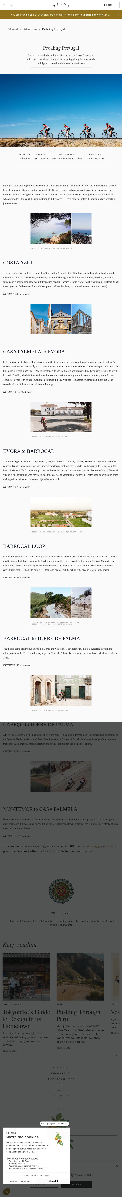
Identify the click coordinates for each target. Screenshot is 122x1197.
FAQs (61, 1085)
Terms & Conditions (61, 1079)
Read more (9, 1051)
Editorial (13, 29)
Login (108, 5)
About (61, 1090)
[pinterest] (61, 1096)
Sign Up (76, 1184)
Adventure (30, 29)
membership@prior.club (97, 846)
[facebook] (68, 1096)
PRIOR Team (41, 158)
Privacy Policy (61, 1073)
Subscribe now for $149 (95, 14)
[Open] (117, 15)
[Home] (61, 5)
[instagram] (54, 1096)
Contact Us (61, 1067)
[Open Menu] (4, 5)
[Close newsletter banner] (117, 1166)
